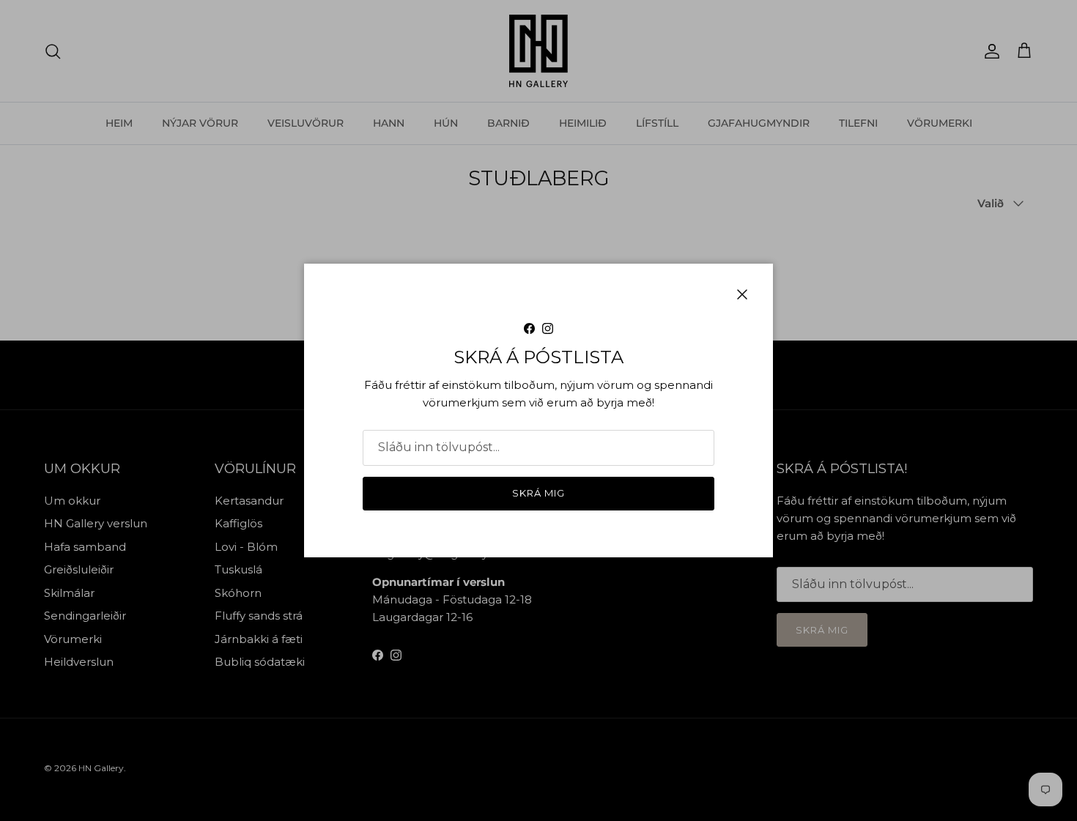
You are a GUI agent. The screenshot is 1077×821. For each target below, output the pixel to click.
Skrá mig (538, 493)
